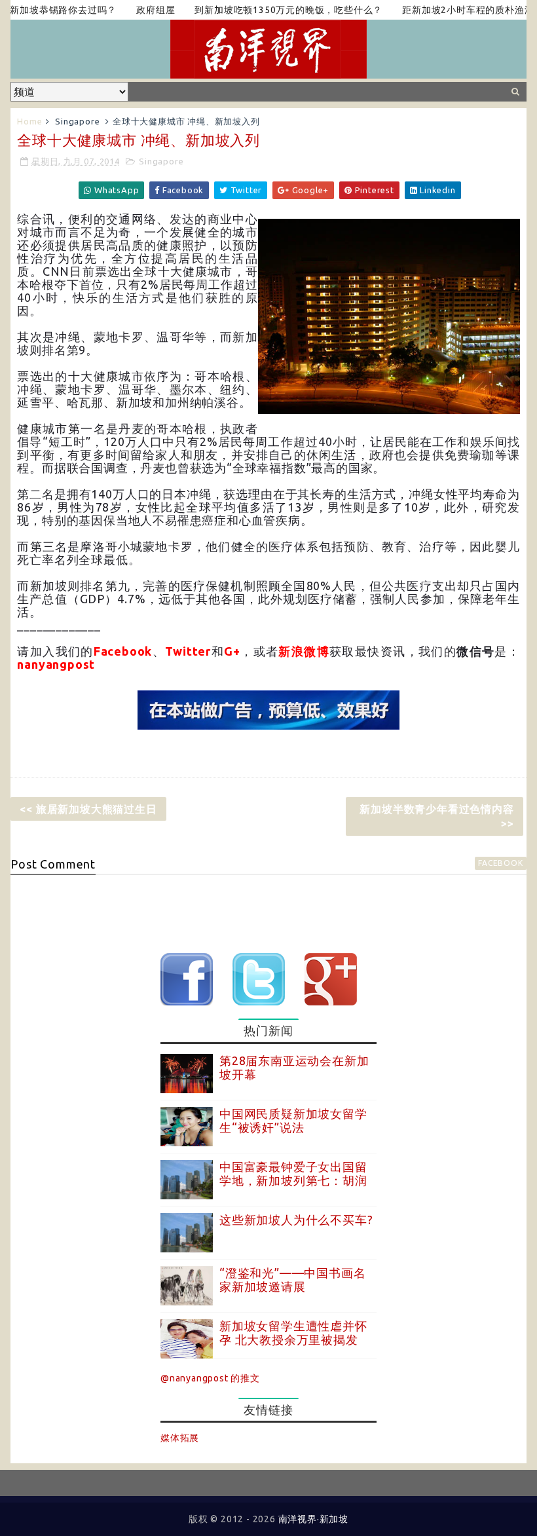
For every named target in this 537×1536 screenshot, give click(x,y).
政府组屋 (136, 10)
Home (29, 121)
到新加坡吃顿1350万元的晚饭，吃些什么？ (269, 10)
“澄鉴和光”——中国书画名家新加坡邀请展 (292, 1280)
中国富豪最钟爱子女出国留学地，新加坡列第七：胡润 (293, 1174)
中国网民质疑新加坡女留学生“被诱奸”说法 (293, 1120)
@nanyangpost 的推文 (210, 1378)
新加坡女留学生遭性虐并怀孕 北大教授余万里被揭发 (293, 1333)
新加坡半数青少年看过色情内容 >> (436, 816)
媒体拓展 (179, 1438)
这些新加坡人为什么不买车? (296, 1219)
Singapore (77, 121)
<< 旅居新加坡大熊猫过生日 (88, 809)
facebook (500, 863)
